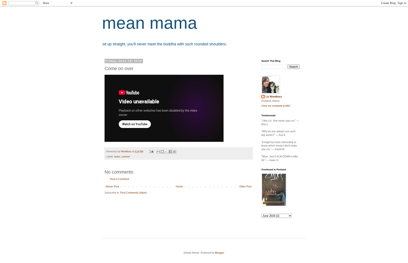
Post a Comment (119, 179)
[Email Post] (151, 151)
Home (179, 186)
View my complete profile (275, 105)
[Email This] (158, 151)
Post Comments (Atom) (133, 192)
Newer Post (112, 186)
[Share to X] (166, 151)
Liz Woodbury (274, 96)
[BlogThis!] (162, 151)
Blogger (219, 252)
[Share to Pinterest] (174, 151)
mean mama (149, 22)
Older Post (245, 186)
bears (117, 156)
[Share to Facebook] (170, 151)
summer (126, 156)
